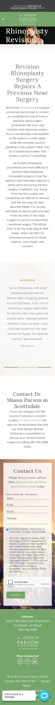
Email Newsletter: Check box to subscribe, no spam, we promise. (27, 530)
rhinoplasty (26, 107)
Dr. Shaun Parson (30, 420)
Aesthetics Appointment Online (25, 7)
